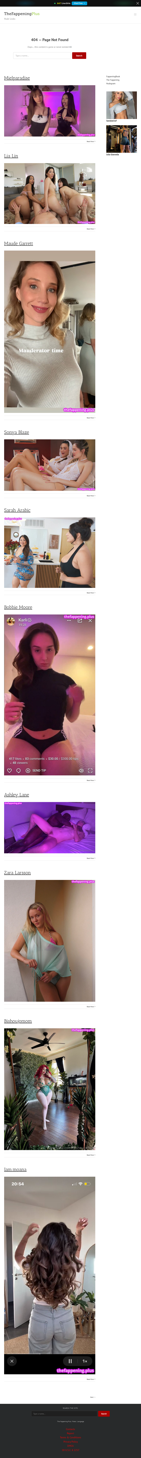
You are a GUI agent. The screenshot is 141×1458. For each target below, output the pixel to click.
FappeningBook (113, 76)
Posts (74, 1421)
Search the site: (70, 1408)
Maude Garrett (18, 243)
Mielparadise (17, 78)
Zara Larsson (17, 873)
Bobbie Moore (18, 607)
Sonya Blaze (16, 432)
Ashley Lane (16, 795)
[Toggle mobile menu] (135, 14)
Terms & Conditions (70, 1437)
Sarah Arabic (17, 510)
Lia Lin (11, 156)
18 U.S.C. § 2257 (70, 1450)
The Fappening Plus (64, 1421)
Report (70, 1433)
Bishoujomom (18, 1021)
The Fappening (112, 80)
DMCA (70, 1445)
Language (80, 1421)
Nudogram (110, 83)
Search (79, 55)
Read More (90, 141)
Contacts (70, 1429)
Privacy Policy (70, 1441)
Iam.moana (15, 1169)
